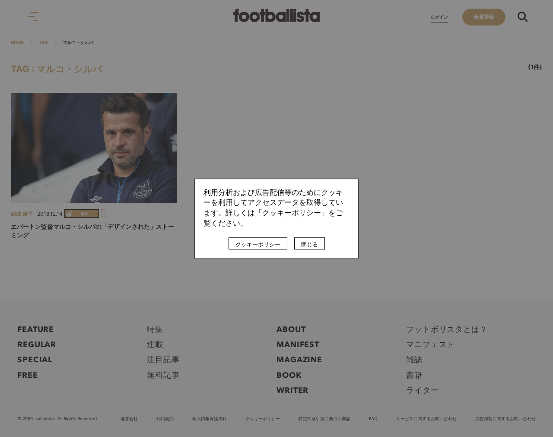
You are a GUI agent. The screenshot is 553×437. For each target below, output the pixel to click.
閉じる (309, 244)
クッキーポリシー (257, 244)
